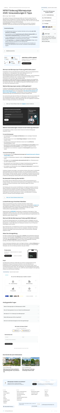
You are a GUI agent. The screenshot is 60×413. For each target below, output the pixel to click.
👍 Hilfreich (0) (16, 330)
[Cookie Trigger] (51, 411)
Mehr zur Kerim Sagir (46, 41)
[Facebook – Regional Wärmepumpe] (53, 411)
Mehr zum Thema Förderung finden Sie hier (14, 197)
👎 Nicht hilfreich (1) (25, 330)
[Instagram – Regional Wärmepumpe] (55, 411)
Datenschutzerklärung (10, 122)
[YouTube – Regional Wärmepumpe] (56, 411)
